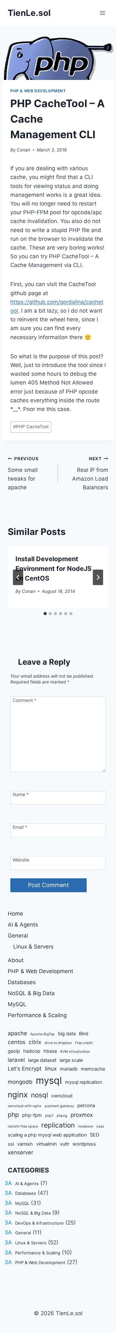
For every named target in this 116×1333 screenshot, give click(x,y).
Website (21, 859)
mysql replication (83, 1082)
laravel (16, 1060)
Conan (23, 149)
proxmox (82, 1115)
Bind (83, 1033)
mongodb (20, 1082)
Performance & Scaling (37, 1015)
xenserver (20, 1152)
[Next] (98, 577)
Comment (24, 700)
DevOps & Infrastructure (39, 1223)
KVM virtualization (75, 1052)
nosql (39, 1095)
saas (100, 1126)
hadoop (31, 1051)
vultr (64, 1144)
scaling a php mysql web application (47, 1135)
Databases (22, 982)
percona (86, 1105)
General (18, 935)
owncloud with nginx (25, 1106)
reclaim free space (23, 1126)
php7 (49, 1116)
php (13, 1114)
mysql (49, 1080)
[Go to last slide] (18, 577)
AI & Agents (23, 924)
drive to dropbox (58, 1043)
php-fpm (32, 1115)
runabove (85, 1126)
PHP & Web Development (38, 90)
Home (15, 913)
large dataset (42, 1060)
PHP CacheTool (30, 426)
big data (67, 1033)
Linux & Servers (33, 946)
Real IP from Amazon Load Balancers (90, 473)
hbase (50, 1051)
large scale (71, 1060)
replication (58, 1125)
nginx (18, 1094)
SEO (94, 1135)
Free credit (84, 1043)
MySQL (17, 1004)
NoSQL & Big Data (31, 993)
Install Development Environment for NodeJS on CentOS (53, 568)
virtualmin (46, 1144)
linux (51, 1068)
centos (16, 1042)
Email (20, 827)
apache (17, 1033)
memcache (93, 1069)
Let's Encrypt (25, 1068)
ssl (11, 1144)
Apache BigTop (42, 1034)
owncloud (61, 1095)
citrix (35, 1042)
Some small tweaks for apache (23, 473)
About (16, 960)
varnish (25, 1144)
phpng (62, 1116)
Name (21, 794)
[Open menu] (102, 13)
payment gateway (59, 1106)
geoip (14, 1051)
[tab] (45, 613)
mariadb (69, 1069)
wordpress (84, 1144)
